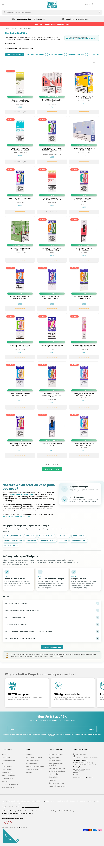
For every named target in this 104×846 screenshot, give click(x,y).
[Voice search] (99, 12)
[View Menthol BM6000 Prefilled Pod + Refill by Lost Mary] (20, 288)
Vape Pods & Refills (17, 29)
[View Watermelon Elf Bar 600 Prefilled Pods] (84, 239)
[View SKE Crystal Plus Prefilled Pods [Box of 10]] (20, 239)
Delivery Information (9, 760)
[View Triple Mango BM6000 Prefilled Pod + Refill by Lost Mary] (20, 435)
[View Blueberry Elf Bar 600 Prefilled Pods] (52, 435)
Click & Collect (7, 769)
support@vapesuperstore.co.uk (30, 807)
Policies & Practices (56, 754)
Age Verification (54, 757)
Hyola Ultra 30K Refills (78, 540)
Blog (3, 763)
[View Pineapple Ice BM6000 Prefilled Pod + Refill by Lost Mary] (20, 190)
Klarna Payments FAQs (10, 784)
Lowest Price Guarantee (34, 769)
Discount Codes (31, 763)
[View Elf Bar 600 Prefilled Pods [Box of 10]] (52, 91)
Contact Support (88, 777)
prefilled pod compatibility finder (16, 516)
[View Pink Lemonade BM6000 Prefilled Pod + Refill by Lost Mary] (52, 385)
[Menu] (2, 4)
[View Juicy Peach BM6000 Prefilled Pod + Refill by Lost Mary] (52, 288)
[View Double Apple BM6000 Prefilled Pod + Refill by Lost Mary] (52, 336)
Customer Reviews (32, 760)
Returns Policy (7, 772)
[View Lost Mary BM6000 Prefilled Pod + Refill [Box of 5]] (84, 91)
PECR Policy (53, 780)
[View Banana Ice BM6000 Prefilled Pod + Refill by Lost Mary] (20, 385)
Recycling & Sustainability (35, 766)
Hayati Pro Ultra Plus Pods (13, 540)
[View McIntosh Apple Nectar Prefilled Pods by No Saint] (52, 190)
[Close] (17, 840)
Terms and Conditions (57, 768)
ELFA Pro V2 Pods (78, 536)
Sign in (87, 4)
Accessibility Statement (57, 786)
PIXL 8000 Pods (31, 540)
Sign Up (91, 729)
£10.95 (68, 24)
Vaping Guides (7, 766)
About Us (29, 754)
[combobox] (50, 12)
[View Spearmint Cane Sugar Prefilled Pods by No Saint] (20, 140)
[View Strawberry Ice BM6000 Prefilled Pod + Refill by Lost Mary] (84, 190)
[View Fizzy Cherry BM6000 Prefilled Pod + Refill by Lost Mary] (20, 336)
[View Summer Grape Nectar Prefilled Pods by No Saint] (20, 91)
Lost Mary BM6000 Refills (12, 536)
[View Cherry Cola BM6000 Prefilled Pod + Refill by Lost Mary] (84, 435)
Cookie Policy (53, 777)
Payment (5, 781)
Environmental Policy (56, 783)
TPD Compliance (55, 760)
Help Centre (6, 754)
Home (7, 29)
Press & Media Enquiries (34, 757)
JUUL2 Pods (63, 540)
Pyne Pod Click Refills (46, 536)
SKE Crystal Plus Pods (48, 540)
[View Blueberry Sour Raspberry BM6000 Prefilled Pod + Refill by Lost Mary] (52, 140)
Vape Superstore (11, 827)
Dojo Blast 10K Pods (11, 545)
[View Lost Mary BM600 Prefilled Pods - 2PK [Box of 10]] (84, 140)
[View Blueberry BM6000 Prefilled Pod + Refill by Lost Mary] (52, 239)
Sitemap (29, 772)
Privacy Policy (82, 734)
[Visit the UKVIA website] (52, 823)
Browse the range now (52, 647)
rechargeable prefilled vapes (21, 494)
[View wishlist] (97, 4)
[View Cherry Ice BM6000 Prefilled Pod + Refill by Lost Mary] (84, 385)
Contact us (6, 757)
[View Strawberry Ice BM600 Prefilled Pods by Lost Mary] (84, 336)
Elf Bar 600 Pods (63, 536)
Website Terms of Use (57, 771)
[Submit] (5, 12)
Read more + (10, 43)
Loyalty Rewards (7, 778)
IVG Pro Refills (30, 536)
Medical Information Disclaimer (56, 764)
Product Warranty (8, 775)
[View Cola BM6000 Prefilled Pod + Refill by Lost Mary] (84, 288)
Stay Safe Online (8, 787)
